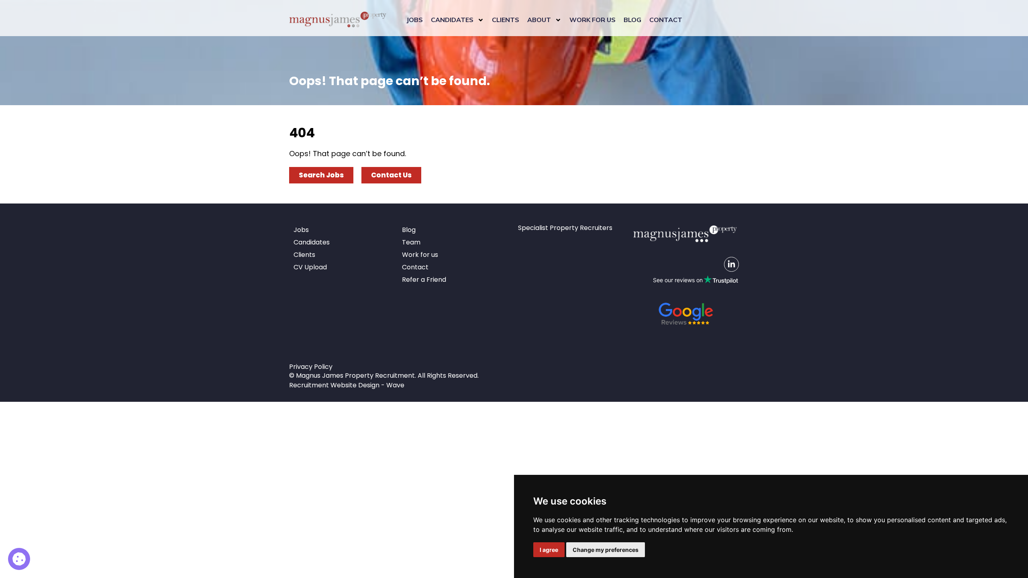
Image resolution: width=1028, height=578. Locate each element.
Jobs (414, 20)
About (539, 20)
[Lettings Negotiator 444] (19, 559)
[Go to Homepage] (337, 20)
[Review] (686, 314)
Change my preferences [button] (605, 549)
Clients (505, 20)
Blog (632, 20)
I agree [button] (549, 549)
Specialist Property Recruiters (565, 227)
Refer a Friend (424, 279)
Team (411, 242)
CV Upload (310, 267)
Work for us (592, 20)
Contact (665, 20)
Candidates (452, 20)
